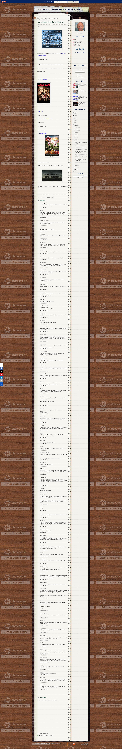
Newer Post (39, 733)
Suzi (40, 256)
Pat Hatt (41, 250)
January (76, 167)
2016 (75, 118)
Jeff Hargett (42, 468)
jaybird (41, 381)
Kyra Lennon (42, 344)
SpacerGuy (41, 665)
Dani (40, 210)
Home (42, 733)
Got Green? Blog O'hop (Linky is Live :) (81, 163)
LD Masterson (42, 477)
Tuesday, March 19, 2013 (44, 610)
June (76, 135)
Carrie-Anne (42, 573)
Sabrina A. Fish (42, 648)
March (76, 140)
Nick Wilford (42, 365)
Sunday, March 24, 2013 (44, 689)
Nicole (41, 446)
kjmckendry (42, 545)
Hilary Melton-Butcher (44, 452)
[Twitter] (76, 50)
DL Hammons (42, 566)
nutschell (41, 408)
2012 (75, 169)
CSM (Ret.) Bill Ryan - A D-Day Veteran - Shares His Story (82, 84)
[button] (49, 1)
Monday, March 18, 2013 (44, 207)
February (76, 165)
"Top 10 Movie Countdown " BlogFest (81, 147)
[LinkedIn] (80, 50)
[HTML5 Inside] (74, 743)
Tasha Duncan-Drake (43, 220)
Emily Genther (42, 582)
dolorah (41, 600)
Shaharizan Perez (42, 326)
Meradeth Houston (43, 627)
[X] (1, 371)
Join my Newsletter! (77, 45)
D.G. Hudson (42, 396)
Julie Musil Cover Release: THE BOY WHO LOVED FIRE (82, 103)
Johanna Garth (42, 416)
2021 (75, 111)
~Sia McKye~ (42, 588)
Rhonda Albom (42, 233)
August (76, 132)
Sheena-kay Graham (43, 529)
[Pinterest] (1, 374)
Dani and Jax (42, 535)
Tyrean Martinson (43, 358)
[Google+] (83, 50)
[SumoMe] (1, 384)
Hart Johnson (42, 269)
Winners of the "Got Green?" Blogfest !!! (80, 146)
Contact (79, 18)
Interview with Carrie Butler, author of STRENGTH (80, 154)
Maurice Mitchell (43, 351)
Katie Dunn (42, 320)
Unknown (41, 440)
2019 (75, 115)
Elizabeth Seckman (43, 284)
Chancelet (41, 684)
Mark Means (42, 462)
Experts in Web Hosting (84, 744)
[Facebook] (1, 368)
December (76, 125)
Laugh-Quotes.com (43, 238)
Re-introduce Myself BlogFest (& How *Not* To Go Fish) (82, 97)
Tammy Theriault (43, 657)
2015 (75, 120)
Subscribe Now (73, 1)
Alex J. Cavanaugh (43, 305)
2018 (75, 117)
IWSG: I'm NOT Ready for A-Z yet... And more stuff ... (80, 160)
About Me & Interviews (78, 40)
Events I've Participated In (78, 42)
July (76, 134)
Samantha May (42, 613)
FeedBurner (82, 76)
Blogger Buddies (76, 44)
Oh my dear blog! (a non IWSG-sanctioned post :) (82, 91)
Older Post (46, 733)
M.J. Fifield (42, 292)
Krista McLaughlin (43, 558)
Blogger (82, 177)
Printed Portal (42, 642)
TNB (60, 743)
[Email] (1, 380)
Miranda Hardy (42, 203)
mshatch (41, 299)
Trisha (41, 552)
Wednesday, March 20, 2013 (44, 662)
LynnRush (41, 488)
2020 (75, 113)
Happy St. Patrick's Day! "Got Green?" (81, 149)
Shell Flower (42, 277)
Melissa (41, 227)
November (76, 127)
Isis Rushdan (42, 373)
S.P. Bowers (42, 432)
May (76, 137)
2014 (75, 122)
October (76, 128)
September (76, 130)
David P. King (42, 313)
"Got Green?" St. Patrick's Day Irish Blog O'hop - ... (80, 152)
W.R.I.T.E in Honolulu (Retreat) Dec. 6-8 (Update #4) (81, 157)
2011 (75, 170)
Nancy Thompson (43, 494)
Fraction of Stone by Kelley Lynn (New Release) (81, 143)
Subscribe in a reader (80, 32)
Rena (40, 388)
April (76, 139)
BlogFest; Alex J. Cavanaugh (53, 18)
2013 (75, 123)
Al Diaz (41, 425)
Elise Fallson (42, 262)
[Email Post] (52, 197)
